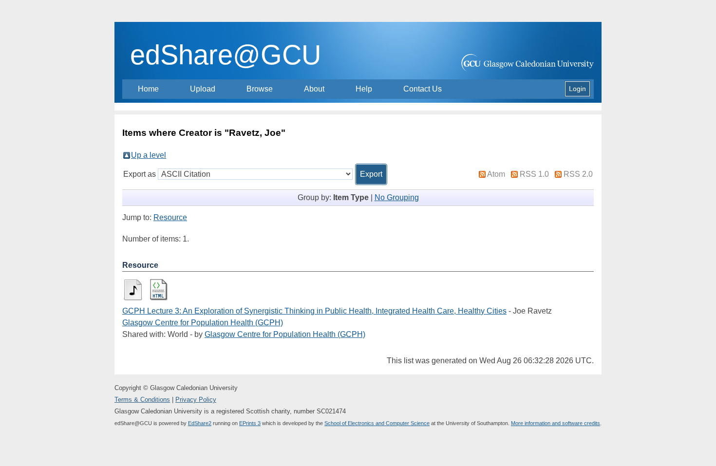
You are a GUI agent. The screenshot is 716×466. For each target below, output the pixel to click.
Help (364, 89)
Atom (496, 174)
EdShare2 (199, 423)
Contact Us (422, 89)
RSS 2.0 (578, 174)
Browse (259, 89)
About (314, 89)
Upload (202, 89)
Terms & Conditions (142, 399)
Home (148, 89)
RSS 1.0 (534, 174)
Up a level (148, 155)
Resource (170, 217)
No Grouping (397, 197)
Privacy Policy (195, 399)
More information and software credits (555, 423)
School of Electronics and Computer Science (377, 423)
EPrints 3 (250, 423)
